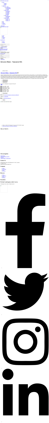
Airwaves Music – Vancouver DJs (9, 72)
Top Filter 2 (8, 12)
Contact (3, 38)
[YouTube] (1, 84)
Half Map (7, 17)
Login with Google (4, 49)
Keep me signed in (4, 46)
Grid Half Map (8, 8)
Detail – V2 (8, 19)
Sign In (3, 41)
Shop (3, 22)
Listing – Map (6, 6)
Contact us (4, 24)
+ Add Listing (2, 25)
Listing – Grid (6, 10)
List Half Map (8, 7)
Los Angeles (4, 169)
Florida (3, 168)
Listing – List (6, 15)
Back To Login (2, 53)
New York (3, 177)
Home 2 (5, 4)
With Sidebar (8, 11)
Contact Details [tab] (5, 93)
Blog (3, 21)
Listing (3, 5)
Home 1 (5, 3)
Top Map (7, 9)
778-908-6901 (6, 96)
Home (3, 2)
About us (3, 23)
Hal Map (7, 14)
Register (3, 42)
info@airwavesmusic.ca (7, 98)
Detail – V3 (8, 20)
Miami (3, 176)
